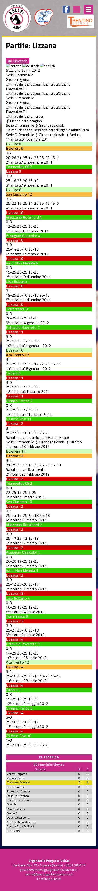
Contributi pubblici (49, 878)
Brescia (11, 804)
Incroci (53, 84)
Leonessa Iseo (16, 787)
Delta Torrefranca (18, 795)
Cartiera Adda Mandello (21, 822)
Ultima (11, 84)
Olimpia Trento (17, 401)
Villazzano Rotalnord (22, 217)
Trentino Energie (18, 782)
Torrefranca (15, 309)
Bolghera (13, 148)
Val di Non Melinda (20, 263)
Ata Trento (15, 355)
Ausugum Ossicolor (21, 235)
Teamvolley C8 (17, 167)
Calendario (24, 84)
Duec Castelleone (18, 817)
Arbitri (75, 130)
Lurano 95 (13, 831)
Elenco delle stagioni (26, 121)
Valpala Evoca (15, 778)
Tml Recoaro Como (19, 800)
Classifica (40, 84)
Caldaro (12, 373)
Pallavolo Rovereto (21, 327)
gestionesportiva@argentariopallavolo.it (48, 869)
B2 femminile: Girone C (49, 764)
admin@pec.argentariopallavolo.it (49, 874)
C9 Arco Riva (16, 419)
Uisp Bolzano (16, 281)
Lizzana (12, 144)
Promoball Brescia (18, 791)
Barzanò (12, 813)
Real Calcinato (16, 809)
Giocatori (19, 61)
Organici (64, 84)
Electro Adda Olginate (20, 826)
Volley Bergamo (17, 773)
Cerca (84, 130)
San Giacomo (16, 194)
